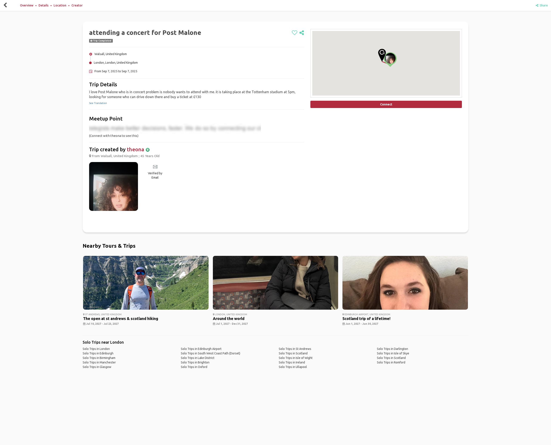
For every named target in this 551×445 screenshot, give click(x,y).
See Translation (98, 103)
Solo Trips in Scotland (293, 353)
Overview (26, 5)
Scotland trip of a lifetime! (366, 318)
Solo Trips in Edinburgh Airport (201, 349)
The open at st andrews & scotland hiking (120, 318)
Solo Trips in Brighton (195, 362)
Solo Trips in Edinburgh (98, 353)
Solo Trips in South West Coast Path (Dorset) (210, 353)
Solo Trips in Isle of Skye (393, 353)
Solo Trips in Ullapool (293, 367)
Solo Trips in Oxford (194, 367)
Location (60, 5)
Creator (77, 5)
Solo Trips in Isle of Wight (296, 358)
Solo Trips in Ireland (292, 362)
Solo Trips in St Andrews (295, 349)
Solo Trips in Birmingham (99, 358)
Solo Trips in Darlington (392, 349)
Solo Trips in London (96, 349)
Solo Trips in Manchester (99, 362)
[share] (301, 33)
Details (43, 5)
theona (135, 149)
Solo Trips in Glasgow (97, 367)
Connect (386, 104)
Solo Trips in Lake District (197, 358)
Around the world (229, 318)
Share (543, 5)
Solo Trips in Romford (391, 362)
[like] (294, 33)
